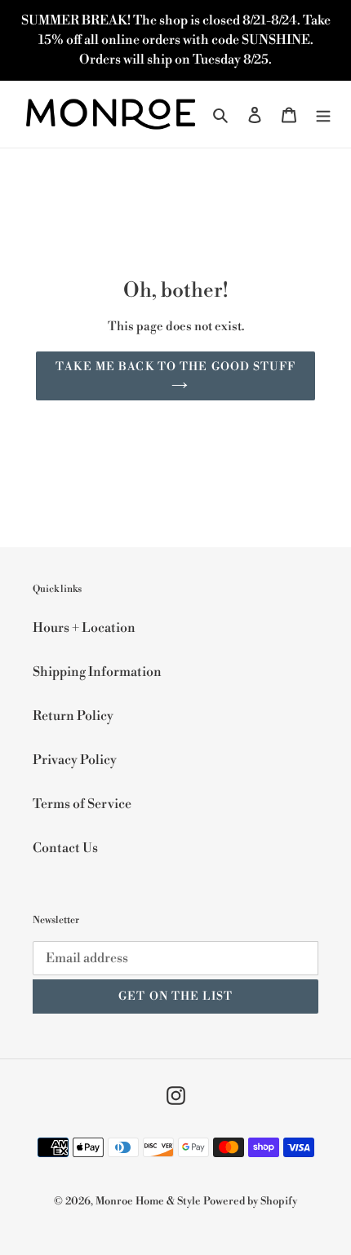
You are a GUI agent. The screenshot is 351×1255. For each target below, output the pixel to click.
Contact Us (65, 848)
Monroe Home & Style (148, 1201)
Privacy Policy (75, 760)
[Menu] (323, 114)
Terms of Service (82, 804)
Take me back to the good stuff (175, 367)
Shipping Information (97, 672)
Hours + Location (84, 628)
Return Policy (73, 716)
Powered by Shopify (250, 1201)
